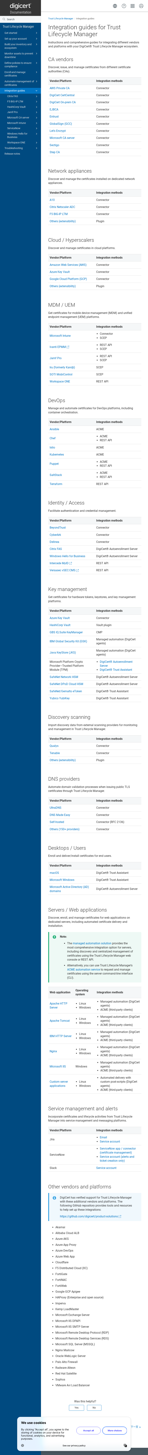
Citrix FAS (12, 96)
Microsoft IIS (58, 1066)
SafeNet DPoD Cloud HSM (66, 684)
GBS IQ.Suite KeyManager (66, 632)
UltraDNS (55, 807)
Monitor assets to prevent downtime (19, 55)
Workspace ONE (16, 142)
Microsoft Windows (62, 880)
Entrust (54, 116)
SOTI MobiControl (61, 374)
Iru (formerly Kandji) (62, 367)
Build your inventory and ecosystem (18, 46)
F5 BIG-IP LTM (15, 101)
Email (103, 1137)
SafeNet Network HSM (64, 677)
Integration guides (15, 90)
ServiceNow (13, 128)
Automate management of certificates (19, 83)
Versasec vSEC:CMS (62, 570)
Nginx (53, 1051)
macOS (54, 873)
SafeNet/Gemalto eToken (66, 691)
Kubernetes (57, 454)
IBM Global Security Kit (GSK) (68, 641)
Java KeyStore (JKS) (63, 652)
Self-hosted (57, 822)
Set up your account (16, 38)
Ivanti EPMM (58, 347)
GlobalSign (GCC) (61, 123)
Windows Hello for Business (17, 135)
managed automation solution (92, 943)
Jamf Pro (12, 112)
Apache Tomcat (60, 1020)
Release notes (12, 153)
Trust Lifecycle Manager (18, 26)
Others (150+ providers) (65, 829)
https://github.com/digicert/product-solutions (89, 1216)
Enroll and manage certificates (15, 74)
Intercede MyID (59, 563)
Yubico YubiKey (60, 698)
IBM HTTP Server (60, 1036)
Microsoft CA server (18, 117)
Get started (11, 32)
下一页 (134, 1426)
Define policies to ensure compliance (18, 64)
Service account (110, 1141)
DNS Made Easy (60, 815)
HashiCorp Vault (16, 106)
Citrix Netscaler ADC (62, 207)
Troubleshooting (14, 148)
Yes (77, 1407)
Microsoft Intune (16, 123)
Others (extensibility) (63, 221)
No (94, 1407)
